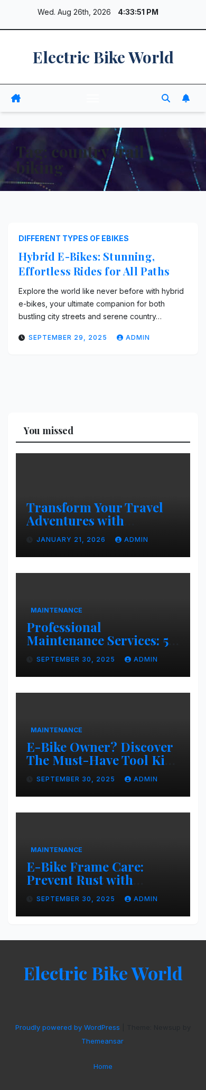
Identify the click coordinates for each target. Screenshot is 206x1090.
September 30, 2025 (76, 659)
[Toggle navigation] (93, 98)
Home (103, 1066)
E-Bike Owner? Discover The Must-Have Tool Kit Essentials (99, 759)
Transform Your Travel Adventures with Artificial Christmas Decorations (94, 527)
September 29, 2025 (69, 337)
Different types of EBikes (73, 238)
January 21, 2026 (72, 539)
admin (138, 337)
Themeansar (102, 1041)
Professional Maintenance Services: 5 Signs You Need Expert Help (97, 646)
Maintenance (56, 610)
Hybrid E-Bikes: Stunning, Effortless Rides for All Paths (94, 263)
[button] (166, 98)
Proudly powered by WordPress (68, 1027)
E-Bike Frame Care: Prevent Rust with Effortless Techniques (90, 879)
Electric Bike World (103, 57)
